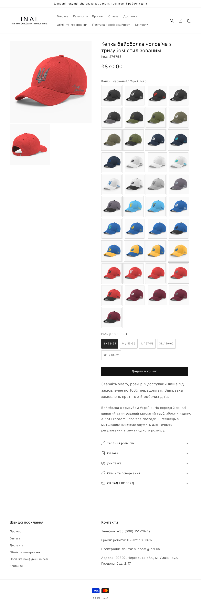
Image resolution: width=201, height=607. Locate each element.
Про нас (15, 531)
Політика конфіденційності (29, 559)
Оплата (15, 538)
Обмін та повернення (25, 552)
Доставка (17, 545)
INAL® (105, 598)
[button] (80, 16)
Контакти (16, 566)
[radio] (111, 95)
